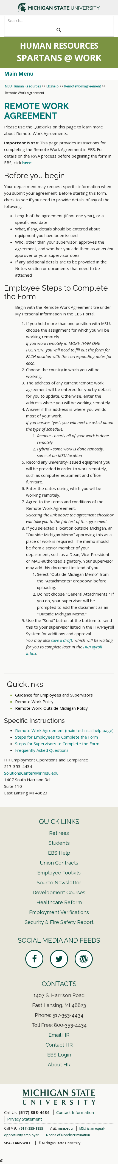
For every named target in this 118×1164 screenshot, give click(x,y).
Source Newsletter (59, 882)
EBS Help (59, 853)
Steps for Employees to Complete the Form (56, 737)
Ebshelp (52, 86)
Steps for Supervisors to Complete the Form (57, 743)
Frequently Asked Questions (42, 750)
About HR (59, 1064)
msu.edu (65, 1128)
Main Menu (18, 73)
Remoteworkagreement (82, 86)
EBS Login (59, 1055)
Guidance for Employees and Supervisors (54, 695)
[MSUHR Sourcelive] (84, 959)
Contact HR (59, 1045)
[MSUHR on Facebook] (34, 959)
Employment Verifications (59, 912)
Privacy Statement (24, 1119)
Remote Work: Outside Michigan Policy (51, 708)
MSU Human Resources (23, 86)
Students (59, 843)
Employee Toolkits (59, 873)
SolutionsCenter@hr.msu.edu (31, 773)
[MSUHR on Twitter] (59, 959)
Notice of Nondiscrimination (68, 1135)
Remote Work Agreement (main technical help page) (64, 730)
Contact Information (75, 1112)
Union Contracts (59, 863)
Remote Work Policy (34, 701)
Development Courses (59, 892)
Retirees (59, 833)
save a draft (61, 640)
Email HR (59, 1035)
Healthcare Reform (59, 902)
